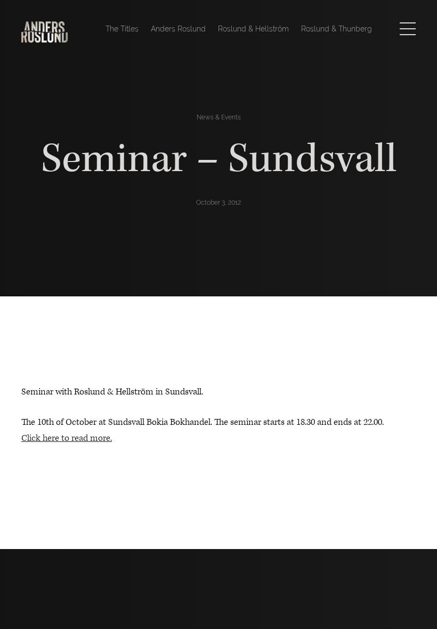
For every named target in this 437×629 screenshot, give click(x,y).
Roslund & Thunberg (336, 29)
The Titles (122, 29)
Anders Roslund (178, 29)
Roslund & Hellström (253, 29)
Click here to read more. (66, 438)
